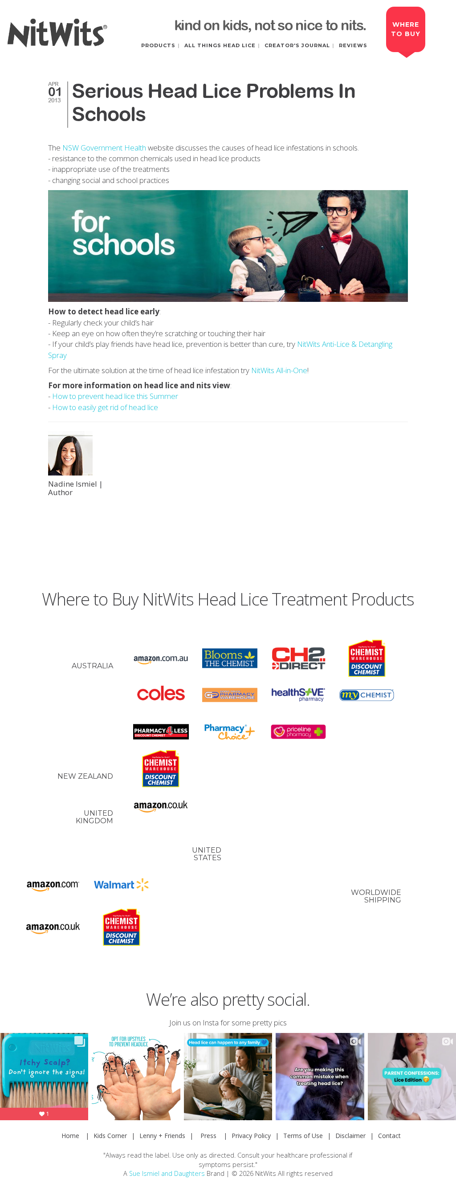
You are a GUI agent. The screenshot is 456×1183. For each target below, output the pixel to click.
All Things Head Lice (220, 45)
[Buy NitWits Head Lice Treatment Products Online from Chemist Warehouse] (367, 658)
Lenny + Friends (162, 1135)
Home (70, 1135)
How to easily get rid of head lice (105, 407)
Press (208, 1135)
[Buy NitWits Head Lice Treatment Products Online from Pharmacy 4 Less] (160, 731)
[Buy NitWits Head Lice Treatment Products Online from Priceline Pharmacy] (298, 731)
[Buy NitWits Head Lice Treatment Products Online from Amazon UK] (160, 805)
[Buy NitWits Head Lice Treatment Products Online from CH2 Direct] (298, 658)
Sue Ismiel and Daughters (167, 1173)
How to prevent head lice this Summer (115, 396)
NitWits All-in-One (279, 370)
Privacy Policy (251, 1135)
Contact (389, 1135)
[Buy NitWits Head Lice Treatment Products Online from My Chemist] (367, 695)
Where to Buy (405, 29)
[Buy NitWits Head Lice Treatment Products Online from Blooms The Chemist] (229, 658)
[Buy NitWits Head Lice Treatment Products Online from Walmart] (121, 884)
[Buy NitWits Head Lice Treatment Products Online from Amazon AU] (160, 658)
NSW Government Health (104, 147)
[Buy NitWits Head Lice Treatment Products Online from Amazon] (53, 884)
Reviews (353, 45)
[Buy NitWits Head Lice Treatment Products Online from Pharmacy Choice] (229, 731)
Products (158, 45)
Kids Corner (110, 1135)
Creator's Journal (297, 45)
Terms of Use (303, 1135)
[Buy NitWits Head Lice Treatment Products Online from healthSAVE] (298, 695)
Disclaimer (350, 1135)
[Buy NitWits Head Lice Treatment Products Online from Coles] (160, 695)
